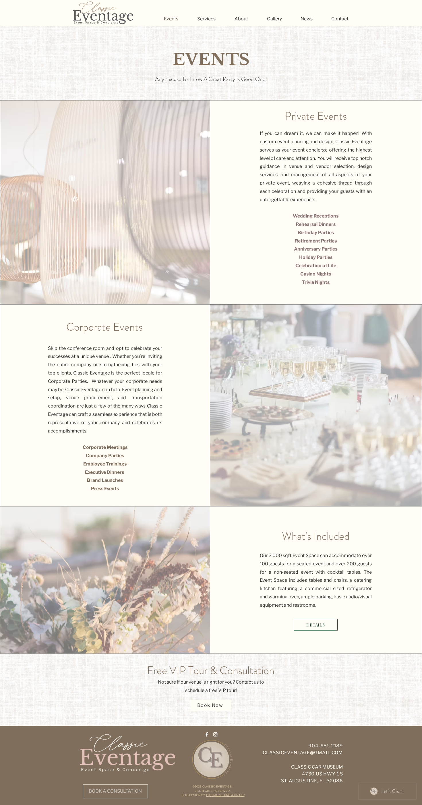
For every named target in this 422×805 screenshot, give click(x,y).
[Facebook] (207, 734)
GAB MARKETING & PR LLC (225, 795)
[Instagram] (215, 734)
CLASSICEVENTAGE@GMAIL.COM (303, 752)
